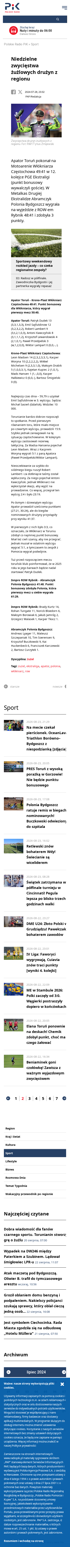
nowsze (57, 686)
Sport (35, 44)
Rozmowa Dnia (15, 1177)
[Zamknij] (62, 1384)
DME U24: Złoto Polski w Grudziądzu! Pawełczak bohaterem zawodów (46, 929)
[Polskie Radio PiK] (12, 8)
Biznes (9, 1169)
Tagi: (14, 666)
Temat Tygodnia (16, 1186)
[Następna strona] (64, 1098)
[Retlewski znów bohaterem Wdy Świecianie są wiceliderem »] (13, 852)
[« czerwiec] (8, 1372)
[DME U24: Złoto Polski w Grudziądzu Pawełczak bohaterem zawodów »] (13, 926)
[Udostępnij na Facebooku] (14, 92)
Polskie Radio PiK (16, 44)
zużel (21, 666)
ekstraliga (32, 666)
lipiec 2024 (36, 1372)
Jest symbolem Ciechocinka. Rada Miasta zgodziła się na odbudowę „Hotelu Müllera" (33, 1328)
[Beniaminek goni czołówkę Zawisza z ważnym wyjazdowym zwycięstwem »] (13, 1068)
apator (45, 666)
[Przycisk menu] (64, 8)
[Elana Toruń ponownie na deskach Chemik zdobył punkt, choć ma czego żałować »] (13, 1032)
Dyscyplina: (18, 659)
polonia (55, 666)
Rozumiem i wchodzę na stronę (24, 1541)
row (27, 671)
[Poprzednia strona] (8, 1098)
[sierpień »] (64, 1372)
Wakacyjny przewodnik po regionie (29, 1194)
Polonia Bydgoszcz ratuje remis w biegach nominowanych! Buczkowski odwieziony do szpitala (46, 815)
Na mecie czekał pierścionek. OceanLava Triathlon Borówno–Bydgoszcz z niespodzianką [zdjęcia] (47, 738)
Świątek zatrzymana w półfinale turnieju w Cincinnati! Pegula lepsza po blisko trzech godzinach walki (46, 893)
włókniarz (17, 671)
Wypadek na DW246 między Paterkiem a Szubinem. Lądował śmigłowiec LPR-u (32, 1256)
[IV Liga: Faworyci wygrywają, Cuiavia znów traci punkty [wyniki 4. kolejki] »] (13, 960)
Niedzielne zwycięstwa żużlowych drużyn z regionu (34, 68)
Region (10, 1128)
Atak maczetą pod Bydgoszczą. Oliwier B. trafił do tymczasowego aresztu (33, 1278)
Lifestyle (11, 1161)
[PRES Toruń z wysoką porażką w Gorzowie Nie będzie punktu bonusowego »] (13, 774)
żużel (30, 659)
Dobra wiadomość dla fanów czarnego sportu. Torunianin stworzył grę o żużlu (36, 1234)
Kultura (10, 1145)
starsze (14, 686)
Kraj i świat (12, 1136)
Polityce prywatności (24, 1445)
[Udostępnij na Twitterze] (21, 92)
